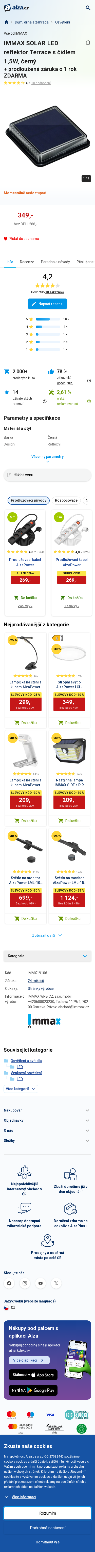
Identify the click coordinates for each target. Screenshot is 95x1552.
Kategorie (16, 956)
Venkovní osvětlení (26, 1073)
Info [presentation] (10, 262)
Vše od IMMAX (15, 33)
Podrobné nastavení (47, 1527)
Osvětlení (62, 22)
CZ (13, 1307)
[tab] (10, 262)
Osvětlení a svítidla (26, 1061)
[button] (47, 1110)
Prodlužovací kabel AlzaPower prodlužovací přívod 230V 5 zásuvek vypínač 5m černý (25, 563)
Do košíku (29, 723)
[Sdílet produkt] (87, 42)
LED (20, 1067)
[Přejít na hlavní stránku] (16, 8)
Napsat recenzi (51, 304)
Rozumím (47, 1513)
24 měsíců (36, 981)
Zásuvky (25, 606)
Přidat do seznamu (24, 239)
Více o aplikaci (25, 1360)
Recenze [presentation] (27, 262)
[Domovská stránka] (6, 22)
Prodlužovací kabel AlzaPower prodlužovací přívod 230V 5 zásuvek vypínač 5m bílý (71, 563)
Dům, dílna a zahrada (32, 22)
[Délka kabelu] (12, 517)
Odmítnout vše (48, 1542)
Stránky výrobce (41, 989)
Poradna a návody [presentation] (55, 262)
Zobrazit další (43, 935)
